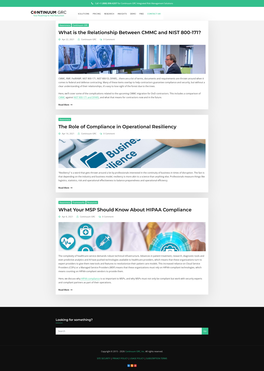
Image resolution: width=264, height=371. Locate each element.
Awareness (64, 25)
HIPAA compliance (90, 278)
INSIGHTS (122, 14)
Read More (63, 104)
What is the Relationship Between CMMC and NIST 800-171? (129, 32)
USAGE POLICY (137, 358)
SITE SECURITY (103, 358)
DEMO (133, 14)
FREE (141, 14)
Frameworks (79, 202)
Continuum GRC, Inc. (135, 351)
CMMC (61, 97)
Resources (92, 202)
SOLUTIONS (83, 14)
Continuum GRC (80, 25)
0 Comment (109, 39)
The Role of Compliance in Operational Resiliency (117, 127)
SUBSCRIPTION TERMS (156, 358)
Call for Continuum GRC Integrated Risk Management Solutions (134, 3)
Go (205, 331)
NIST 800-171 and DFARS (86, 97)
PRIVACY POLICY (120, 358)
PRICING (97, 14)
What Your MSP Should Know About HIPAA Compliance (125, 210)
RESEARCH (109, 14)
